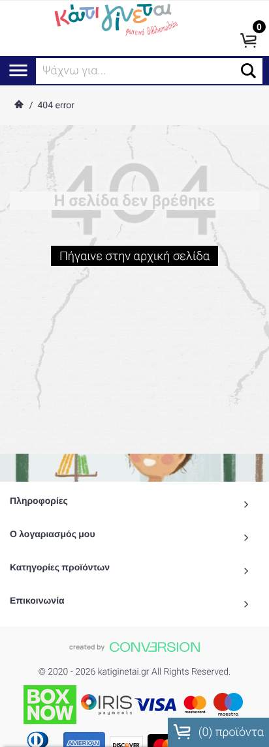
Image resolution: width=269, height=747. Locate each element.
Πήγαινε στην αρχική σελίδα (134, 256)
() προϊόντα (229, 732)
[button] (248, 70)
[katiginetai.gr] (115, 18)
